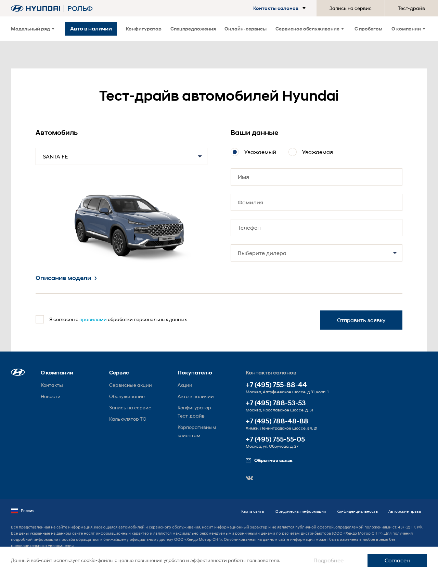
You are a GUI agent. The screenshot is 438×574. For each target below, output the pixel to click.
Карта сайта (252, 511)
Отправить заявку (361, 320)
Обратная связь (273, 460)
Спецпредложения (193, 28)
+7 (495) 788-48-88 (277, 421)
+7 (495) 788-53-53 (276, 403)
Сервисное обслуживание (307, 28)
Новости (51, 396)
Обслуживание (127, 396)
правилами (93, 319)
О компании (406, 28)
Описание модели (63, 278)
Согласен (397, 560)
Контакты (52, 385)
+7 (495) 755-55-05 (275, 439)
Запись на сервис (351, 8)
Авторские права (404, 511)
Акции (185, 385)
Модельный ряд (30, 28)
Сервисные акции (130, 385)
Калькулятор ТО (127, 419)
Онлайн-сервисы (245, 28)
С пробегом (369, 28)
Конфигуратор (144, 28)
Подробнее (328, 560)
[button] (273, 8)
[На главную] (35, 8)
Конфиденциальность (357, 511)
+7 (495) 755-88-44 (276, 385)
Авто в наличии (196, 396)
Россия (27, 510)
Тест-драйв (411, 8)
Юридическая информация (300, 511)
